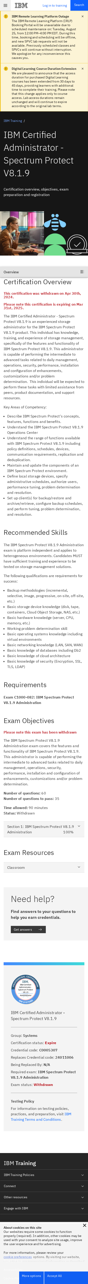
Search (79, 5)
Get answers (23, 929)
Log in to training (55, 5)
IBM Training (13, 121)
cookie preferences (18, 1257)
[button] (84, 1225)
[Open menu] (5, 5)
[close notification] (82, 16)
